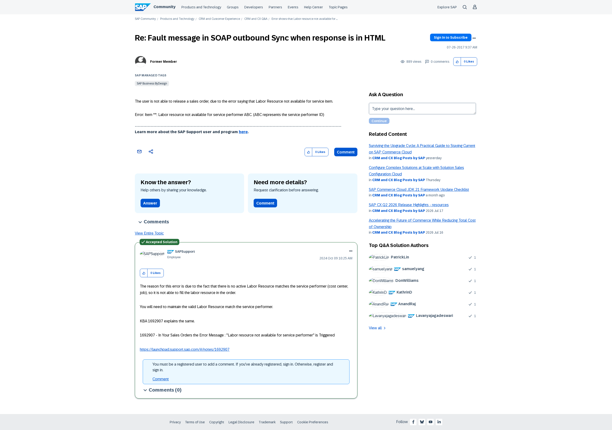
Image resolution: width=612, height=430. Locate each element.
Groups (233, 7)
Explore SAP (447, 7)
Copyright (216, 422)
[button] (457, 62)
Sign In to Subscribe (451, 37)
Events (293, 7)
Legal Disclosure (241, 422)
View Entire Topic (149, 233)
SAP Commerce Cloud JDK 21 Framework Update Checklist (419, 190)
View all (375, 328)
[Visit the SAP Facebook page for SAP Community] (413, 422)
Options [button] (474, 38)
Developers (253, 7)
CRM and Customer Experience (219, 19)
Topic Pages (338, 7)
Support (286, 422)
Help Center (313, 7)
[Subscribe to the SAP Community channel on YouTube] (430, 422)
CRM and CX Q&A (255, 19)
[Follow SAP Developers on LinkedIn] (439, 422)
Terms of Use (195, 422)
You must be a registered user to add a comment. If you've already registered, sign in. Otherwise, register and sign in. (243, 367)
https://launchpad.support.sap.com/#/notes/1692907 (185, 349)
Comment (346, 152)
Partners (275, 7)
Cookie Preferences (312, 422)
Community (164, 7)
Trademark (267, 422)
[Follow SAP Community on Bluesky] (422, 422)
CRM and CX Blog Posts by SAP (398, 158)
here (243, 132)
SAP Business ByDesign (152, 83)
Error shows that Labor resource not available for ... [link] (305, 19)
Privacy (175, 422)
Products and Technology (201, 7)
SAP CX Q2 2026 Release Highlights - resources (409, 205)
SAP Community (145, 19)
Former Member (163, 61)
